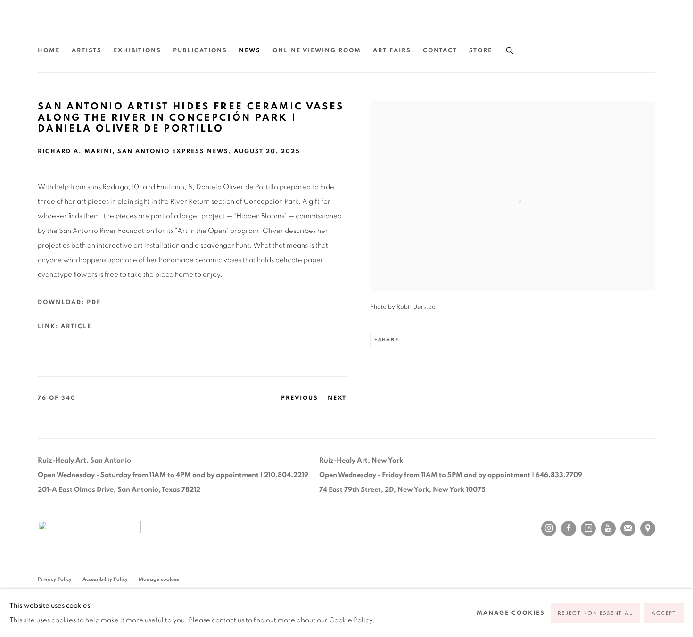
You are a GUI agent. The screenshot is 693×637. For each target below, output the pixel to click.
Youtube (608, 528)
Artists (87, 51)
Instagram (548, 528)
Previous (299, 398)
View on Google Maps (647, 528)
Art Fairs (392, 51)
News (250, 51)
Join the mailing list (627, 528)
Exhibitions (137, 51)
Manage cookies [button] (159, 579)
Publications (200, 51)
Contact (440, 51)
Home (49, 51)
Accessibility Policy (105, 579)
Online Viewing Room (316, 51)
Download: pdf (69, 302)
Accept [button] (664, 613)
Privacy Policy (55, 579)
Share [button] (388, 339)
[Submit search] (510, 49)
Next (337, 398)
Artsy (588, 528)
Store (480, 51)
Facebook (568, 528)
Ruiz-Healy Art (127, 28)
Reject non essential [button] (595, 613)
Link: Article (64, 326)
